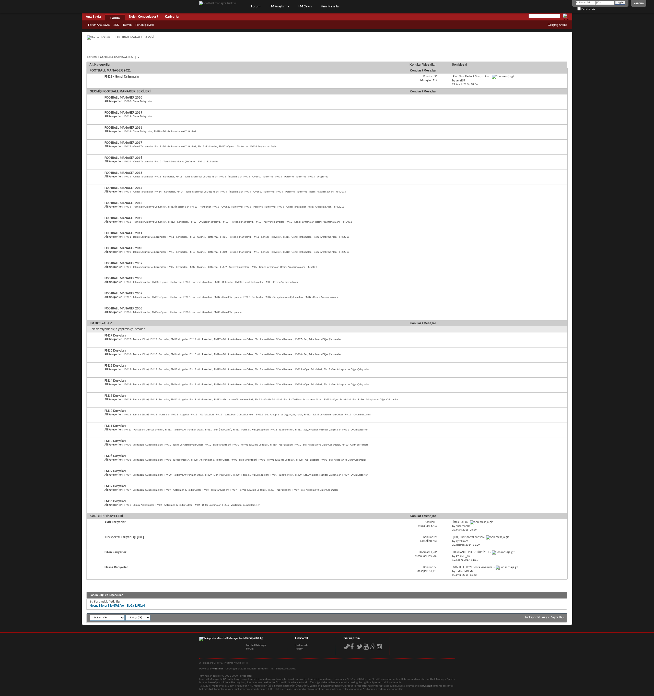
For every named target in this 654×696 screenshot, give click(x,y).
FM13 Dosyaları (115, 396)
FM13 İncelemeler (178, 207)
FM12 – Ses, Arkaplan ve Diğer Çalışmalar (279, 414)
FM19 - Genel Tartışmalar (138, 116)
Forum (255, 6)
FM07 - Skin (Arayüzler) (216, 490)
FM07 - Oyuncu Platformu (167, 297)
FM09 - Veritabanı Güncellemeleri (143, 475)
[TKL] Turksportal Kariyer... (469, 537)
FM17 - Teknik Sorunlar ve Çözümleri (175, 146)
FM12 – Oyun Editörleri (358, 414)
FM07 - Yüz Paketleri (279, 490)
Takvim (127, 24)
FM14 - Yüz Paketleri (201, 384)
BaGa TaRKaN (464, 571)
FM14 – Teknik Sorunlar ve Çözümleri (198, 191)
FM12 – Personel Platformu (237, 222)
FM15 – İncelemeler (230, 176)
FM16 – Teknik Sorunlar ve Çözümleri (175, 161)
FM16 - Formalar (159, 354)
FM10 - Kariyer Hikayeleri (267, 252)
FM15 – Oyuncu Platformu (258, 176)
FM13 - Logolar (179, 399)
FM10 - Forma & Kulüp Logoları (250, 444)
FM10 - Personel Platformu (235, 252)
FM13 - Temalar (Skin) (136, 399)
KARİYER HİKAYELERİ (106, 516)
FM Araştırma (279, 6)
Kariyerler (172, 16)
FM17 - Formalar (159, 339)
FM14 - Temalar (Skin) (136, 384)
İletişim (299, 648)
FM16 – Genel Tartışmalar (138, 161)
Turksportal (532, 617)
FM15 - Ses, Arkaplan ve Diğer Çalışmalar (346, 369)
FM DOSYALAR (101, 323)
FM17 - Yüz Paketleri (201, 339)
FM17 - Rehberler (207, 146)
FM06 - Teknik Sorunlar (137, 312)
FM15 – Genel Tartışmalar (138, 176)
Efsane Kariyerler (116, 567)
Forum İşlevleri (144, 24)
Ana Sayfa (93, 16)
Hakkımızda (301, 645)
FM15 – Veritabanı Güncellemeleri (274, 369)
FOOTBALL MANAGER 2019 (123, 112)
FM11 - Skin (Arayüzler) (218, 429)
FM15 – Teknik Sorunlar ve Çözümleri (197, 176)
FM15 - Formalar (159, 369)
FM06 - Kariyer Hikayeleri (197, 312)
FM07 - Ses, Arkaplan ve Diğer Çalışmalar (315, 490)
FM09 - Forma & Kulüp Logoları (251, 475)
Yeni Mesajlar (330, 6)
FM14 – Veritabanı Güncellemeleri (274, 384)
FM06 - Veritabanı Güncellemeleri (241, 505)
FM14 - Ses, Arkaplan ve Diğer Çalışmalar (346, 384)
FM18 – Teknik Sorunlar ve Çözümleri (175, 131)
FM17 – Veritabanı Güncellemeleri (274, 339)
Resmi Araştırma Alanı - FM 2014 (327, 191)
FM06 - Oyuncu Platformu (167, 312)
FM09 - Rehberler (177, 267)
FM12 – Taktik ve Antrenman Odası (323, 414)
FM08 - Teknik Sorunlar (137, 282)
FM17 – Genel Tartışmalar (138, 146)
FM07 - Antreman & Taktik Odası (183, 490)
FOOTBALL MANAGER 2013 (123, 203)
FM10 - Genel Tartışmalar (297, 252)
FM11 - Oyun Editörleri (355, 429)
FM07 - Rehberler (253, 297)
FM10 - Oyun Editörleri (355, 444)
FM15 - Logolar (179, 369)
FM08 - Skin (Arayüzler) (244, 460)
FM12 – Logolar (180, 414)
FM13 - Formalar (159, 399)
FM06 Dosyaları (115, 501)
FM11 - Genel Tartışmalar (297, 237)
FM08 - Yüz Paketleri (307, 460)
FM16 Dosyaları (115, 350)
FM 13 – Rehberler (200, 207)
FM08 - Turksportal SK (177, 460)
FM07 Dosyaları (115, 486)
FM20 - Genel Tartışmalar (138, 101)
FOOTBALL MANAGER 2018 (123, 127)
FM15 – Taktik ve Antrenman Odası (233, 369)
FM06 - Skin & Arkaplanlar (139, 505)
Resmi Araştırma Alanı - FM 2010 (331, 252)
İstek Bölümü (461, 522)
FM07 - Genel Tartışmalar (228, 297)
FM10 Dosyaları (115, 441)
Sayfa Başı (557, 617)
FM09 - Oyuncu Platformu (203, 267)
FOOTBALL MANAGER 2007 (123, 293)
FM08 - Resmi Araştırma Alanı (281, 282)
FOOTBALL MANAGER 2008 (123, 278)
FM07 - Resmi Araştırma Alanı (321, 297)
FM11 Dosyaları (115, 426)
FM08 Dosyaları (115, 456)
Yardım (639, 3)
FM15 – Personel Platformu (291, 176)
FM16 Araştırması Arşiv (263, 146)
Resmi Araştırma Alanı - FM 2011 (331, 237)
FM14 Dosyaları (115, 380)
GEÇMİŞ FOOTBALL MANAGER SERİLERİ (120, 91)
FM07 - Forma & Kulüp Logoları (248, 490)
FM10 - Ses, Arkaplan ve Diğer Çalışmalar (317, 444)
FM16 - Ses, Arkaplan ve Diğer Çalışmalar (318, 354)
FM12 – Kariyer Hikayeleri (269, 222)
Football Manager (256, 645)
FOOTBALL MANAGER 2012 (123, 218)
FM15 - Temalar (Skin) (136, 369)
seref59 (460, 80)
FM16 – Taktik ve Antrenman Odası (233, 354)
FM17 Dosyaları (115, 335)
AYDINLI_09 (463, 556)
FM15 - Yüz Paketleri (201, 369)
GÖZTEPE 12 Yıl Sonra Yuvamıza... (474, 567)
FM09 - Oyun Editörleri (355, 475)
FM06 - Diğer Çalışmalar (207, 505)
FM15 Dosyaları (115, 365)
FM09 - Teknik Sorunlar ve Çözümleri (145, 267)
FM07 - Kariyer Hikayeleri (197, 297)
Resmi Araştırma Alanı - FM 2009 (298, 267)
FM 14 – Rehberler (165, 191)
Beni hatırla (588, 9)
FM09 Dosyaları (115, 471)
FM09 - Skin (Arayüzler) (218, 475)
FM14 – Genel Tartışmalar (138, 191)
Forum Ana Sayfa (99, 24)
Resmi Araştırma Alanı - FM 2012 (333, 222)
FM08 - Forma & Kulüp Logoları (276, 460)
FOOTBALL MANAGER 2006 (123, 308)
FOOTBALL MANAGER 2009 (123, 263)
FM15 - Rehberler (164, 176)
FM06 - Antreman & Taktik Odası (174, 505)
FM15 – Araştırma (318, 176)
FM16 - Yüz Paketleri (201, 354)
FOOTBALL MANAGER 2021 (110, 70)
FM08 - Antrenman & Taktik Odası (210, 460)
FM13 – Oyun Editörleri (337, 399)
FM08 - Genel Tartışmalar (249, 282)
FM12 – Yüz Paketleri (202, 414)
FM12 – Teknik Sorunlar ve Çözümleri (145, 222)
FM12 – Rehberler (178, 222)
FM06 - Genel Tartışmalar (228, 312)
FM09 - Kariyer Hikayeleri (234, 267)
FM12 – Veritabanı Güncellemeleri (235, 414)
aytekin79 (462, 541)
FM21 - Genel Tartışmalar (121, 76)
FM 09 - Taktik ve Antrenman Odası (184, 475)
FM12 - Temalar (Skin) (136, 414)
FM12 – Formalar (160, 414)
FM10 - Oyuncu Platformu (203, 252)
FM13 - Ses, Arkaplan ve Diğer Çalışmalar (375, 399)
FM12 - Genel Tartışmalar (299, 222)
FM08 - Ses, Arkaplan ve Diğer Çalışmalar (343, 460)
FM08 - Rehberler (223, 282)
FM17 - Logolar (179, 339)
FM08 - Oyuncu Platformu (167, 282)
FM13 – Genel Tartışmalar (291, 207)
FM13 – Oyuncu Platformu (228, 207)
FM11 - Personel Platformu (235, 237)
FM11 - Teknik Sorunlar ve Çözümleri (145, 237)
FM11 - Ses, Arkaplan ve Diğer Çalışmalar (318, 429)
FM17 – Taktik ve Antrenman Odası (233, 339)
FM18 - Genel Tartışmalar (138, 131)
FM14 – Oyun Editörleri (308, 384)
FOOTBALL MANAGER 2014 (123, 188)
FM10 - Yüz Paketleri (281, 444)
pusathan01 (463, 526)
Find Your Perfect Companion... (472, 76)
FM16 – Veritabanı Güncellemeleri (274, 354)
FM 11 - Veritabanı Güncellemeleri (143, 429)
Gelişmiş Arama (557, 24)
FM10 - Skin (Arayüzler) (218, 444)
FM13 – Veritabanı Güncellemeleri (233, 399)
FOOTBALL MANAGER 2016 (123, 158)
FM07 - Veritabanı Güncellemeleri (143, 490)
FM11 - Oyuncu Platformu (203, 237)
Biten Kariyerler (115, 552)
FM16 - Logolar (179, 354)
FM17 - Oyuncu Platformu (234, 146)
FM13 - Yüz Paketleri (201, 399)
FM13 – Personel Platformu (260, 207)
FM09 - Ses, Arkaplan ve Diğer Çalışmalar (318, 475)
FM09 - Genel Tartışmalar (264, 267)
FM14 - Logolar (179, 384)
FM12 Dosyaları (115, 411)
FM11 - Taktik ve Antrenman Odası (184, 429)
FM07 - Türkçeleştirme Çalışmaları (284, 297)
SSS (116, 24)
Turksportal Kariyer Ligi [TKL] (124, 537)
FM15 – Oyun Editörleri (308, 369)
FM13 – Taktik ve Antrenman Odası (303, 399)
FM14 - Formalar (159, 384)
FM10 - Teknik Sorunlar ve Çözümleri (145, 252)
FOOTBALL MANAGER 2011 (123, 233)
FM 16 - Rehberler (208, 161)
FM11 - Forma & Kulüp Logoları (251, 429)
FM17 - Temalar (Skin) (136, 339)
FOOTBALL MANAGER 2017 (123, 143)
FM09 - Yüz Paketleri (282, 475)
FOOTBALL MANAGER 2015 (123, 173)
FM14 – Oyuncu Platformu (259, 191)
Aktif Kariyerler (115, 522)
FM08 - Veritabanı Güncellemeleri (143, 460)
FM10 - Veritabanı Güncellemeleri (143, 444)
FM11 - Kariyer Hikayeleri (267, 237)
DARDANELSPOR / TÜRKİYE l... (472, 552)
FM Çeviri (305, 6)
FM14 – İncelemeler (231, 191)
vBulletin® (219, 668)
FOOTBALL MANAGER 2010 (123, 248)
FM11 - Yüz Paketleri (282, 429)
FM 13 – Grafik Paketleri (268, 399)
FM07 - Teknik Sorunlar (137, 297)
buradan (427, 686)
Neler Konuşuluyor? (143, 16)
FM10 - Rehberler (177, 252)
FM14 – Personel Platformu (292, 191)
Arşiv (545, 617)
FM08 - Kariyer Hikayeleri (197, 282)
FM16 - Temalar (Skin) (136, 354)
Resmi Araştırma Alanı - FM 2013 (326, 207)
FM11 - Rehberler (177, 237)
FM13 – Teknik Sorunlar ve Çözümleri (145, 207)
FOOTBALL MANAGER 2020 (123, 97)
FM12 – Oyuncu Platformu (205, 222)
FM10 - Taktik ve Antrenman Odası (184, 444)
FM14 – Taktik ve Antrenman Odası (233, 384)
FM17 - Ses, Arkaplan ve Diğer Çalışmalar (318, 339)
